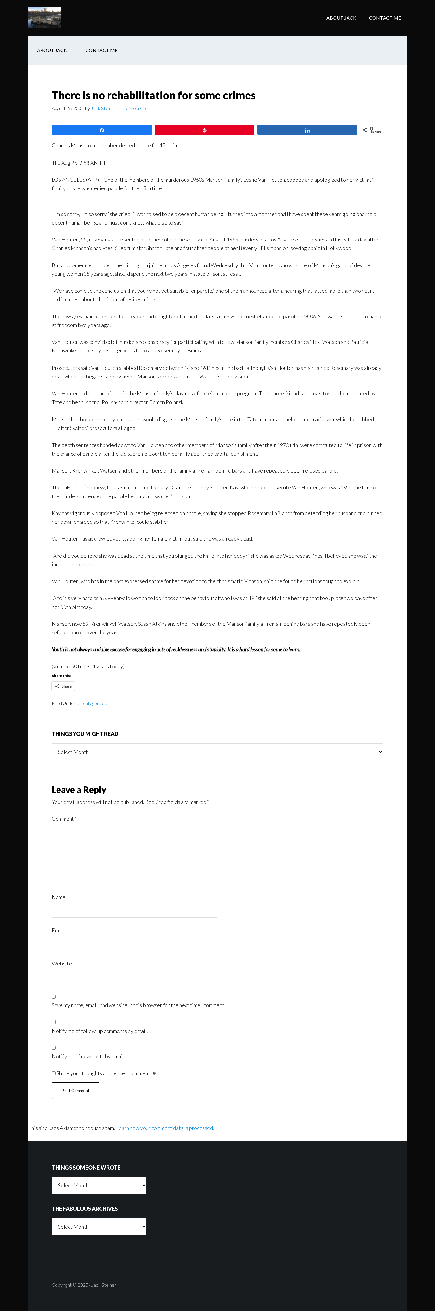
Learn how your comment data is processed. (165, 1128)
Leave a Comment (141, 108)
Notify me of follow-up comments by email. (100, 1031)
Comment (64, 818)
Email (58, 930)
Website (62, 963)
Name (58, 897)
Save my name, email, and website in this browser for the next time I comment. (138, 1005)
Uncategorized (92, 703)
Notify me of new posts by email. (88, 1056)
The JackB (75, 17)
